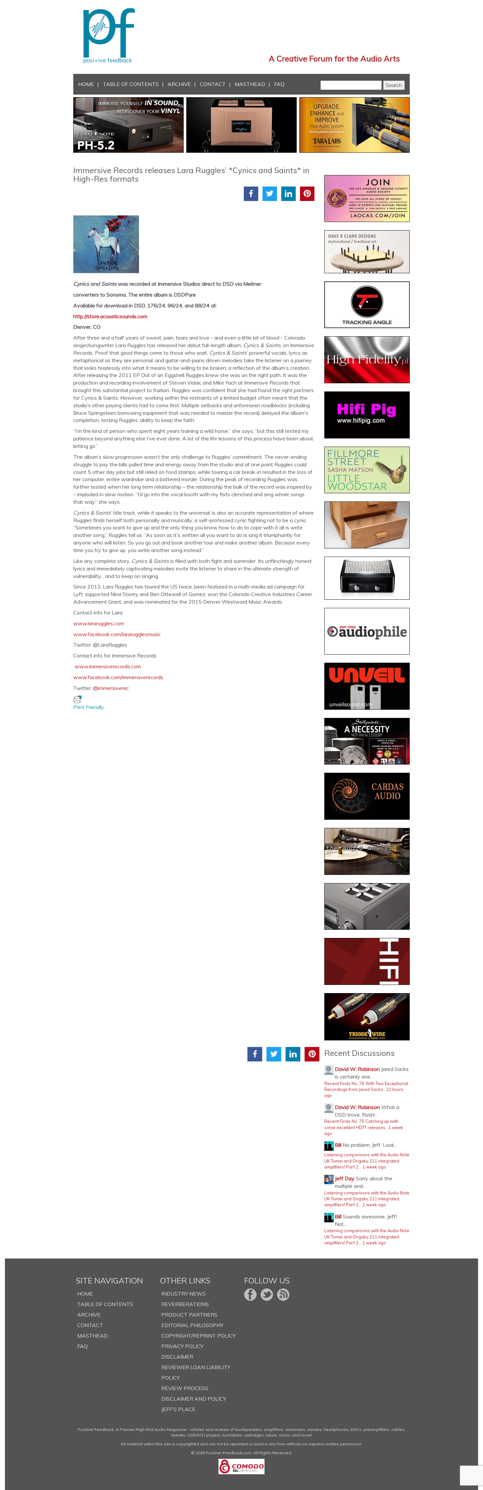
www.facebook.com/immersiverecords (118, 677)
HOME (86, 84)
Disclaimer (177, 1356)
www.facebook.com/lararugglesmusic (117, 634)
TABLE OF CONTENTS (131, 84)
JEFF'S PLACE (178, 1409)
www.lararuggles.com (98, 623)
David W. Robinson (357, 1069)
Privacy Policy (182, 1346)
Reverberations (185, 1304)
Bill (338, 1145)
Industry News (183, 1293)
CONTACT (213, 84)
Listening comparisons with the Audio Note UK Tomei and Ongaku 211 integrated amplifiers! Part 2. (366, 1160)
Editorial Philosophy (192, 1325)
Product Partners (189, 1314)
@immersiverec (111, 688)
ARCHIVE (179, 84)
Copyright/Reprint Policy (198, 1335)
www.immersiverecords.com (108, 666)
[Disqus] (196, 793)
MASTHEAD (250, 84)
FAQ (279, 84)
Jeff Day (345, 1178)
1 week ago (374, 1166)
